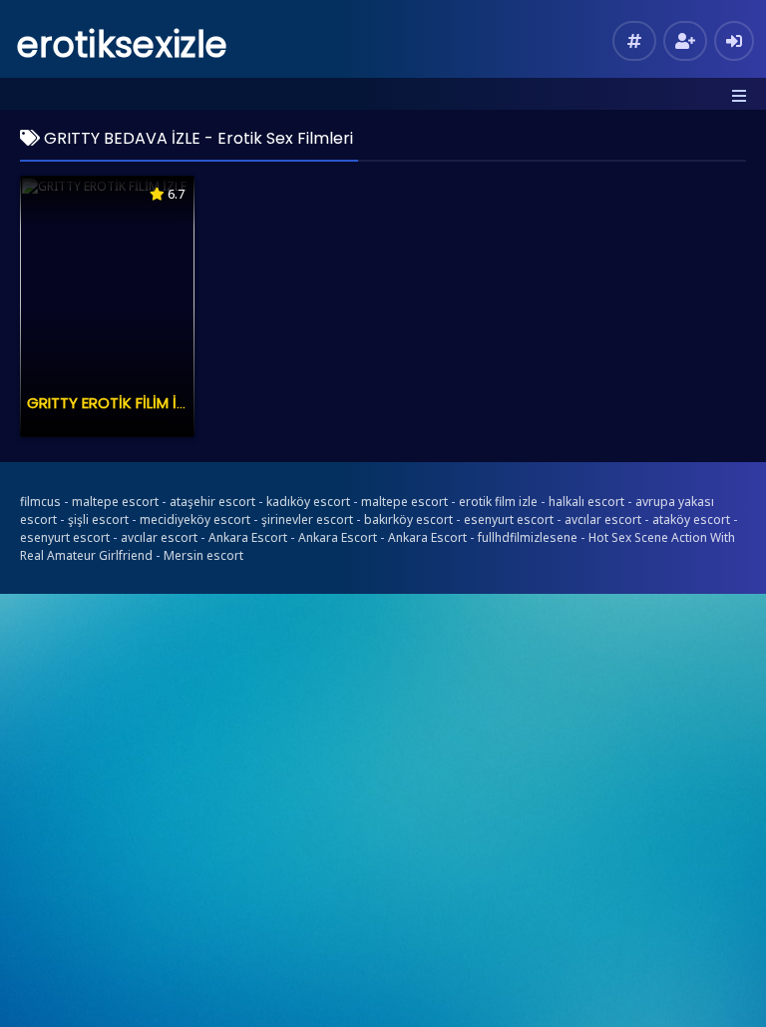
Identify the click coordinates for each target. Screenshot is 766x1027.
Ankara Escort (247, 537)
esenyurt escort (509, 519)
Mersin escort (203, 555)
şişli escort (98, 519)
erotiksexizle (122, 44)
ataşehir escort (212, 501)
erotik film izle (498, 501)
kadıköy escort (308, 501)
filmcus (40, 501)
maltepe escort (115, 501)
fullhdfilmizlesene (527, 537)
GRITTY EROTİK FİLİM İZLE (112, 402)
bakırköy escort (408, 519)
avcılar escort (603, 519)
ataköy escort (691, 519)
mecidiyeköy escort (195, 519)
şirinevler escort (307, 519)
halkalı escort (586, 501)
